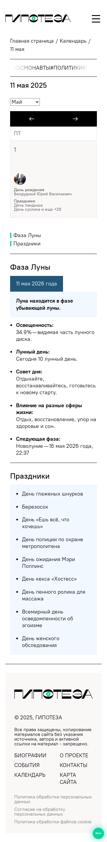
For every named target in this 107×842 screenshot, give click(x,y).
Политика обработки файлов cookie (53, 821)
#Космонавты (30, 68)
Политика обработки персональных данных (53, 799)
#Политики (66, 68)
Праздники (26, 243)
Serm (98, 833)
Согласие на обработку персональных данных (39, 812)
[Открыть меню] (96, 18)
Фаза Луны (27, 235)
